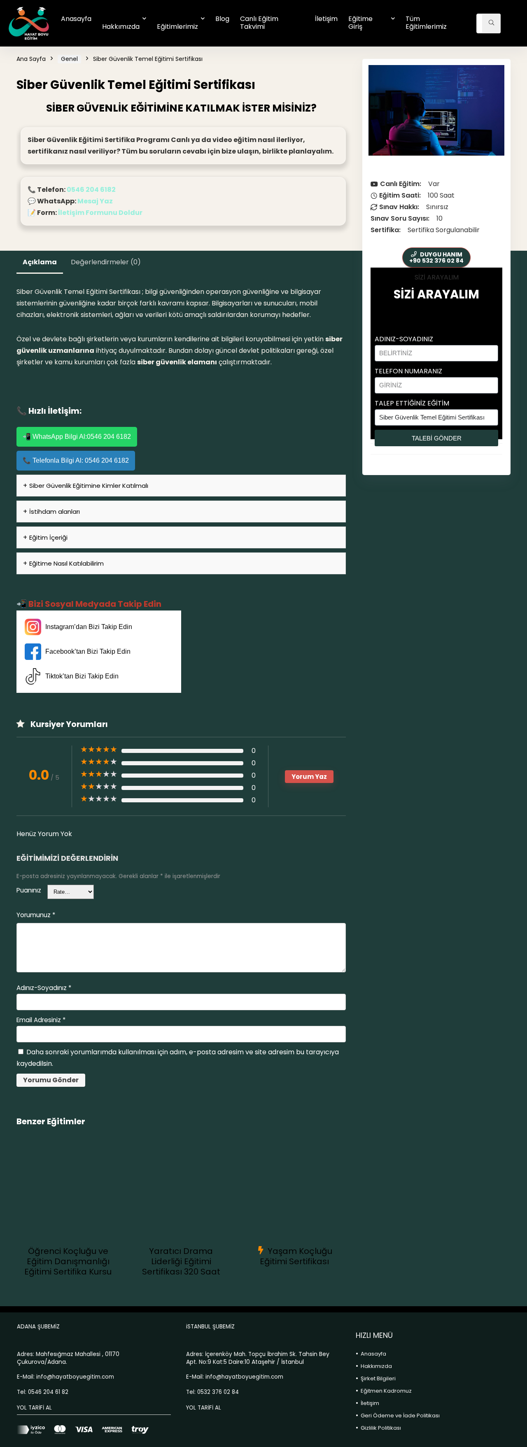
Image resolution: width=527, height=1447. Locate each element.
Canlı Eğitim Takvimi (259, 22)
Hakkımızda (121, 26)
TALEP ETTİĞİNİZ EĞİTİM (412, 403)
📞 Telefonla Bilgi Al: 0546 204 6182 (76, 460)
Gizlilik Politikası (381, 1428)
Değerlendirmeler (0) (106, 262)
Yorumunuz (35, 915)
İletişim (326, 18)
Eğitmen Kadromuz (386, 1391)
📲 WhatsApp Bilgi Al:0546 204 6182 (77, 436)
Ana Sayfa (31, 59)
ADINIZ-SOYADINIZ (404, 339)
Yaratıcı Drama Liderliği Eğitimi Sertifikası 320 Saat (181, 1261)
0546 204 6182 (91, 189)
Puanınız (28, 890)
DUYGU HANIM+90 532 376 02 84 (436, 257)
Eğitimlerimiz (177, 26)
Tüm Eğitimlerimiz (426, 22)
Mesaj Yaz (95, 201)
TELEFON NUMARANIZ (408, 371)
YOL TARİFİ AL (34, 1408)
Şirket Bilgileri (378, 1378)
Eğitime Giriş (360, 22)
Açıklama (40, 262)
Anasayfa (76, 18)
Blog (222, 18)
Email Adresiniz (40, 1020)
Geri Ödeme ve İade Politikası (400, 1415)
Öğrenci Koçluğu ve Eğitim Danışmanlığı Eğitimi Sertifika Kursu (68, 1261)
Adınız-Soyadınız (43, 987)
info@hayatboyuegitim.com (75, 1377)
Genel (69, 59)
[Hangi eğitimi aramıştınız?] (491, 23)
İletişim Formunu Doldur (100, 212)
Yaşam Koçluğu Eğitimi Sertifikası (296, 1256)
